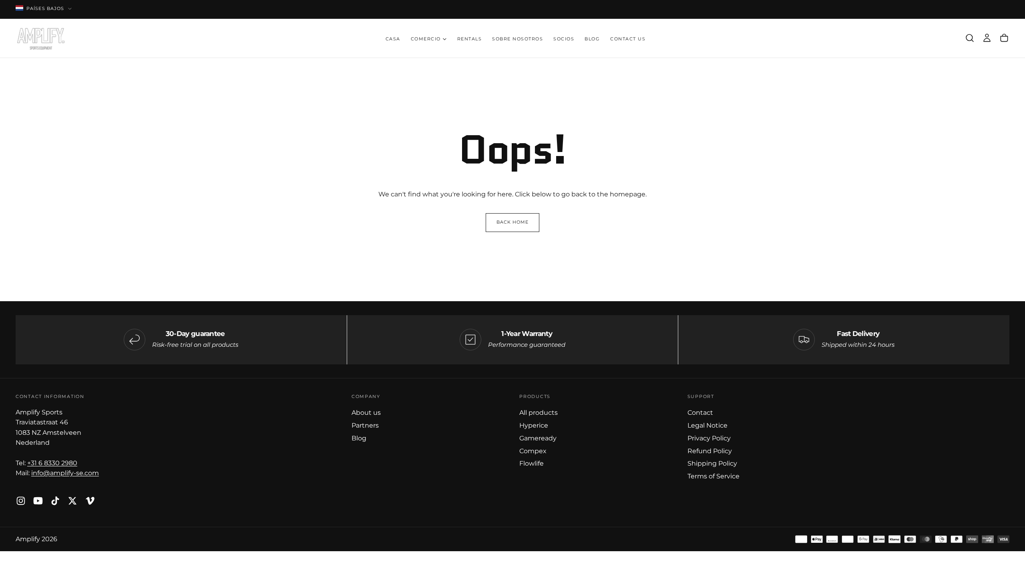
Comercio (426, 39)
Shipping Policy (712, 463)
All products (538, 412)
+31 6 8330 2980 (52, 463)
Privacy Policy (709, 438)
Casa (393, 39)
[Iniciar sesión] (987, 38)
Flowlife (531, 463)
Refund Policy (709, 451)
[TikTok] (55, 501)
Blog (592, 39)
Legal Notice (707, 425)
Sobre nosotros (517, 39)
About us (366, 412)
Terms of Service (713, 476)
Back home (512, 222)
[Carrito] (1004, 38)
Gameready (538, 438)
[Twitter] (72, 501)
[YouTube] (38, 501)
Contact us (627, 39)
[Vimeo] (90, 501)
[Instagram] (21, 501)
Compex (533, 451)
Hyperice (533, 425)
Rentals (469, 39)
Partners (365, 425)
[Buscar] (970, 38)
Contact (700, 412)
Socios (563, 39)
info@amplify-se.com (65, 473)
